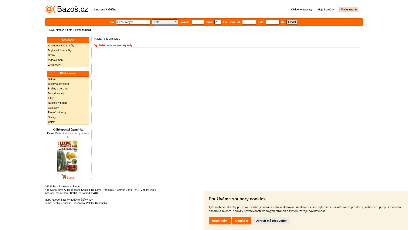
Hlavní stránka (56, 30)
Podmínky (108, 189)
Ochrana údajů (124, 189)
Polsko (90, 203)
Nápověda (51, 189)
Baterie (52, 79)
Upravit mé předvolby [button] (271, 220)
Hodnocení (73, 189)
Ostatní (52, 122)
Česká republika (61, 203)
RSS (136, 189)
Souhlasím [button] (219, 220)
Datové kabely (56, 93)
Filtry (51, 98)
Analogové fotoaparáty (61, 45)
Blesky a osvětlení (58, 83)
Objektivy (53, 107)
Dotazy (62, 189)
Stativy (52, 117)
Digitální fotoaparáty (59, 50)
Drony (51, 55)
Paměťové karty (57, 112)
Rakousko (101, 203)
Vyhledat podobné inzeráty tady (113, 45)
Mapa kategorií (53, 199)
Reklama (96, 189)
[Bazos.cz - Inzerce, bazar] (67, 11)
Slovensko (79, 203)
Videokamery (55, 60)
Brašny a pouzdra (58, 88)
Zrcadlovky (54, 64)
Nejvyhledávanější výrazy (78, 199)
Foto (69, 30)
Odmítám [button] (241, 220)
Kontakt (85, 189)
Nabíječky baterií (57, 102)
